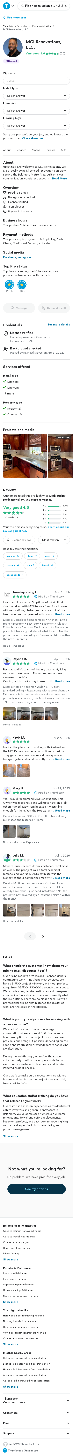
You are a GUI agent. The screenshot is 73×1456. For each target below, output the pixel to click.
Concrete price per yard (16, 1242)
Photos (35, 150)
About (7, 150)
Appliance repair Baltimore (18, 1284)
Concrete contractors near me (20, 1338)
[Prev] (30, 936)
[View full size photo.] (25, 456)
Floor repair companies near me (21, 1327)
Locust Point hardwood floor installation (26, 1363)
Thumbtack (9, 26)
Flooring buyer (13, 118)
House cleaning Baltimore (18, 1290)
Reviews (50, 150)
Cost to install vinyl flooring (19, 1236)
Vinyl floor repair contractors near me (24, 1332)
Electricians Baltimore (15, 1279)
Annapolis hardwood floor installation (25, 1375)
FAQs (63, 150)
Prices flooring (11, 1253)
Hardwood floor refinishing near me (23, 1315)
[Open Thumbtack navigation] (9, 6)
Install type (10, 88)
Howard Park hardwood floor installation (26, 1369)
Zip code (9, 73)
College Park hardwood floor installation (26, 1380)
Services (21, 150)
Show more (10, 1259)
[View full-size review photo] (9, 713)
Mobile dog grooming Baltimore (21, 1296)
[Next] (43, 936)
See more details (58, 324)
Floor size (9, 103)
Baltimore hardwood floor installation (25, 1358)
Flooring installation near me (19, 1321)
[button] (13, 47)
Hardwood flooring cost (17, 1248)
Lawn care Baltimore (14, 1273)
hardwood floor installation (35, 26)
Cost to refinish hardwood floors (22, 1231)
